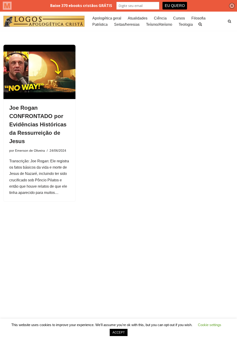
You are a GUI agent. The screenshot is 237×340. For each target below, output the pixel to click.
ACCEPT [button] (118, 332)
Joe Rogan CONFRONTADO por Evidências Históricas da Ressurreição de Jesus (37, 124)
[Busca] (229, 21)
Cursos (179, 18)
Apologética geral (106, 18)
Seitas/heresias (127, 24)
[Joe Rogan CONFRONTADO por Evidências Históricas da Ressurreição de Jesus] (39, 72)
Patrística (100, 24)
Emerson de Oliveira (30, 150)
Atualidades (137, 18)
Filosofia (198, 18)
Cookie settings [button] (209, 325)
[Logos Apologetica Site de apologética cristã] (43, 21)
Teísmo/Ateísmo (159, 24)
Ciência (160, 18)
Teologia (186, 24)
